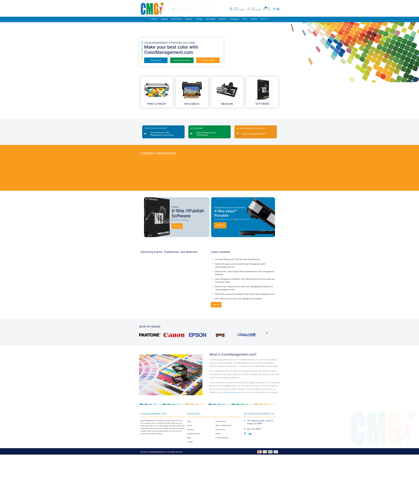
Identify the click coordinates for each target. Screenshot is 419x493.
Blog (189, 438)
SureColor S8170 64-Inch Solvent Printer (162, 482)
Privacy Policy (221, 421)
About (189, 425)
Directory (190, 429)
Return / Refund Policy (224, 425)
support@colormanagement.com (232, 392)
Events (218, 434)
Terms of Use (220, 429)
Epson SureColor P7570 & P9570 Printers (163, 189)
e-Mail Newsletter (222, 438)
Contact (190, 442)
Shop (189, 421)
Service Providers (193, 434)
